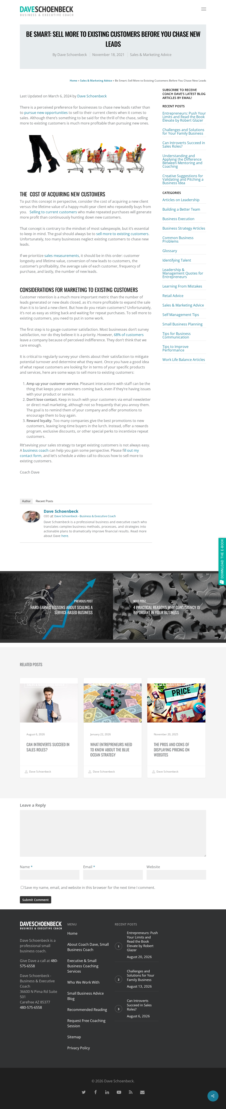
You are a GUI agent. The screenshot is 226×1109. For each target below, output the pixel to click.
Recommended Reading (87, 1009)
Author (26, 501)
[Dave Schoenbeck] (31, 524)
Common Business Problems (178, 239)
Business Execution (178, 218)
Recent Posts (44, 501)
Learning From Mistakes (182, 286)
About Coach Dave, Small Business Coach (88, 947)
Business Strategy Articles (183, 228)
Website (153, 866)
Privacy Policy (78, 1048)
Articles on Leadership (181, 200)
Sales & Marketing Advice (150, 54)
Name (26, 866)
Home (73, 80)
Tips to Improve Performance (175, 348)
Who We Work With (83, 982)
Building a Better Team (181, 209)
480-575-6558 (31, 1007)
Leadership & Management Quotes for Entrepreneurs (182, 273)
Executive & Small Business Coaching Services (82, 966)
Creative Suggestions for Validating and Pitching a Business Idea (182, 179)
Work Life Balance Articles (183, 359)
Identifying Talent (176, 260)
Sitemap (74, 1037)
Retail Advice (172, 295)
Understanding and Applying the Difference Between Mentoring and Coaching (182, 161)
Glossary (169, 250)
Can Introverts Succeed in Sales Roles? (183, 144)
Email (89, 866)
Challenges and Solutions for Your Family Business (183, 131)
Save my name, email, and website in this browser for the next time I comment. (89, 887)
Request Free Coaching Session (86, 1023)
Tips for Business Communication (176, 335)
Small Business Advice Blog (85, 996)
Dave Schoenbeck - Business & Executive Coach (85, 516)
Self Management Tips (180, 314)
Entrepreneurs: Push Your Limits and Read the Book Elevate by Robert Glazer (184, 117)
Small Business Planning (182, 324)
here (64, 536)
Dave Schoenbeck (72, 54)
